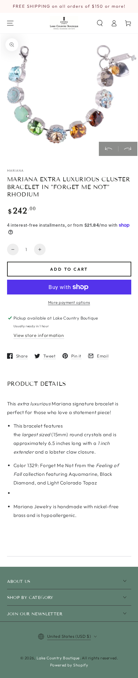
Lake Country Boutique (58, 657)
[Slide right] (127, 149)
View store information (38, 335)
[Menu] (10, 23)
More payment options (69, 302)
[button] (100, 23)
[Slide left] (108, 149)
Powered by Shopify (69, 665)
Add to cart (69, 269)
